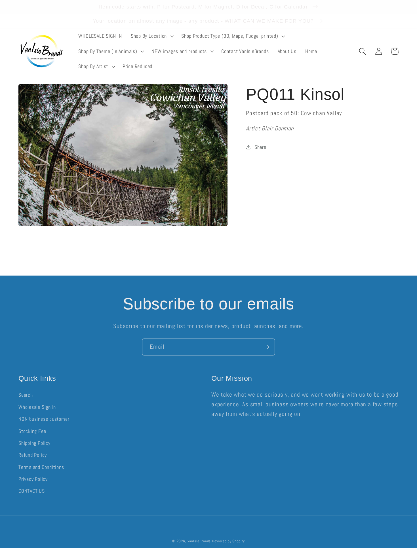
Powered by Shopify (228, 541)
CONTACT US (31, 491)
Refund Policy (32, 455)
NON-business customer (43, 419)
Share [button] (260, 147)
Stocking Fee (32, 431)
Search (25, 395)
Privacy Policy (33, 479)
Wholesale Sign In (37, 407)
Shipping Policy (34, 443)
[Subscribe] (266, 347)
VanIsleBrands (199, 541)
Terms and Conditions (41, 467)
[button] (151, 36)
